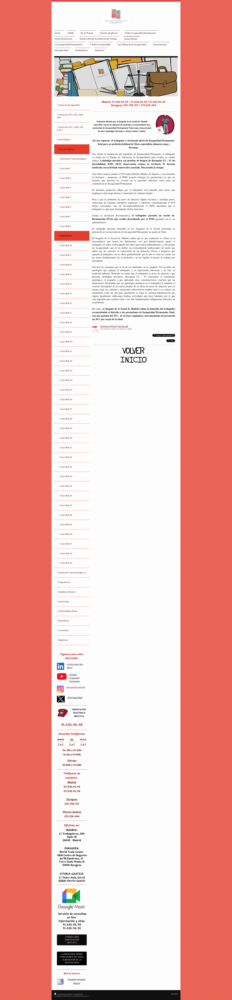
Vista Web (174, 994)
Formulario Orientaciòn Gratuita (72, 939)
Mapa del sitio (78, 994)
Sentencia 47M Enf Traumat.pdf (114, 326)
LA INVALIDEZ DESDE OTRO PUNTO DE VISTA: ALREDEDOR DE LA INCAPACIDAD (72, 958)
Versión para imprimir (65, 994)
